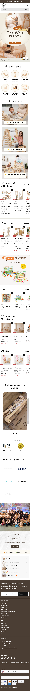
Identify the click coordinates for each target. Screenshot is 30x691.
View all (26, 184)
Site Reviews (4, 617)
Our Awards (4, 613)
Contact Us (4, 631)
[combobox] (15, 9)
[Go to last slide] (13, 433)
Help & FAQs (4, 603)
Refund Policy (25, 662)
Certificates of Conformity (8, 611)
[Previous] (24, 58)
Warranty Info (4, 605)
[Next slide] (16, 433)
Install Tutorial (5, 615)
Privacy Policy (5, 662)
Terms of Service (15, 662)
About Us (15, 546)
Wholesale (4, 625)
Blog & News (4, 629)
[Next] (27, 58)
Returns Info (4, 609)
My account (4, 633)
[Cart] (21, 5)
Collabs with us (5, 627)
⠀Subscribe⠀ (22, 594)
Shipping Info (4, 607)
